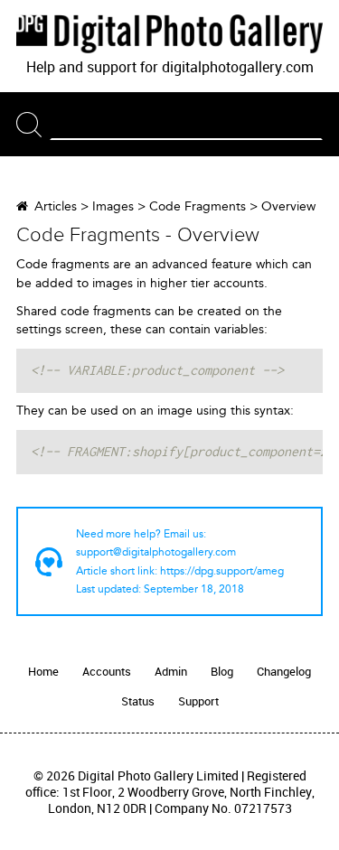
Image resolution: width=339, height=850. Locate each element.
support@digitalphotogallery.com (156, 552)
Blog (222, 671)
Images (113, 206)
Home (43, 671)
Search (33, 125)
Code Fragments (197, 206)
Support (198, 701)
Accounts (106, 671)
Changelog (284, 671)
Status (138, 701)
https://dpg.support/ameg (222, 571)
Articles (55, 206)
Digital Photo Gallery (169, 33)
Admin (171, 671)
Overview (288, 206)
